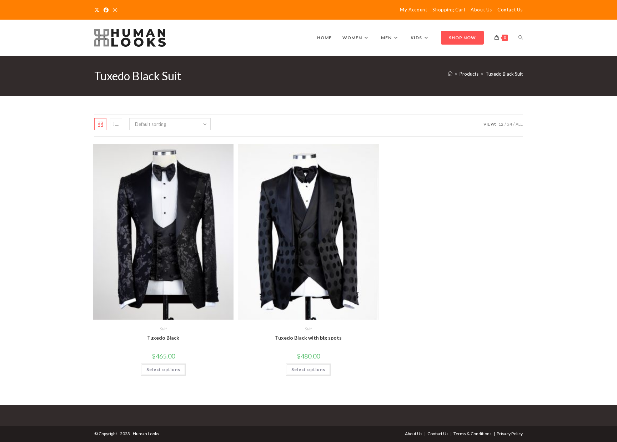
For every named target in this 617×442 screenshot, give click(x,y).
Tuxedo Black (163, 338)
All (519, 124)
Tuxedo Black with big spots (308, 338)
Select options (163, 369)
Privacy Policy (510, 433)
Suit (163, 328)
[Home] (450, 74)
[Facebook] (106, 10)
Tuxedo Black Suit (504, 74)
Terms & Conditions (472, 433)
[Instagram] (115, 10)
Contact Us (510, 9)
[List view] (116, 124)
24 (509, 124)
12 (500, 124)
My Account (413, 9)
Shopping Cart (448, 9)
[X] (97, 10)
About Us (481, 9)
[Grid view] (100, 124)
